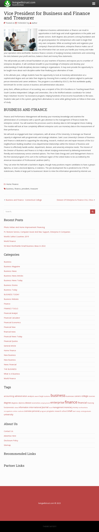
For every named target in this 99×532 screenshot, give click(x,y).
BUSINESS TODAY (11, 294)
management (58, 407)
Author (34, 23)
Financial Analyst (11, 313)
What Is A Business (12, 374)
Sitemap (7, 445)
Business (7, 262)
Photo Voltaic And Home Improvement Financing (24, 227)
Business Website (11, 299)
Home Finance (12, 184)
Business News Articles (13, 276)
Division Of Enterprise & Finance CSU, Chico (75, 200)
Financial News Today (13, 336)
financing (90, 403)
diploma (21, 403)
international (35, 407)
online (15, 411)
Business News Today (13, 280)
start (74, 411)
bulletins (47, 396)
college (84, 396)
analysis (31, 396)
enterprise (57, 402)
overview (28, 411)
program (43, 411)
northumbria (83, 407)
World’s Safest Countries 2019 (16, 236)
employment (45, 403)
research (58, 411)
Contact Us (8, 431)
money (75, 407)
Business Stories (11, 285)
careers (78, 396)
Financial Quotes (11, 341)
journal (45, 407)
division (28, 402)
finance (18, 188)
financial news (10, 332)
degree (7, 402)
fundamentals (9, 407)
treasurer (34, 188)
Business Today (10, 290)
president (25, 188)
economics (36, 403)
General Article (10, 346)
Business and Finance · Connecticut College (24, 200)
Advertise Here (10, 436)
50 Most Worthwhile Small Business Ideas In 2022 (25, 246)
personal (35, 411)
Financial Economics (12, 322)
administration (21, 396)
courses (92, 396)
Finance (7, 304)
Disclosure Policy (11, 440)
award (37, 396)
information (23, 407)
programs (50, 411)
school (64, 411)
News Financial (10, 364)
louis (50, 407)
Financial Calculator (12, 318)
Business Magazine (12, 266)
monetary (68, 407)
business (10, 188)
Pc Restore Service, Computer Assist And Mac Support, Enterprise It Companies (37, 232)
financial (82, 402)
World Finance (10, 241)
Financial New (9, 327)
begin (41, 396)
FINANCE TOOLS (11, 308)
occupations (8, 411)
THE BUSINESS (10, 369)
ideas (16, 407)
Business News (10, 271)
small (69, 411)
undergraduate (86, 411)
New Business (10, 355)
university (8, 414)
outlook (21, 411)
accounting (9, 396)
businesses (70, 396)
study (78, 411)
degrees (14, 403)
